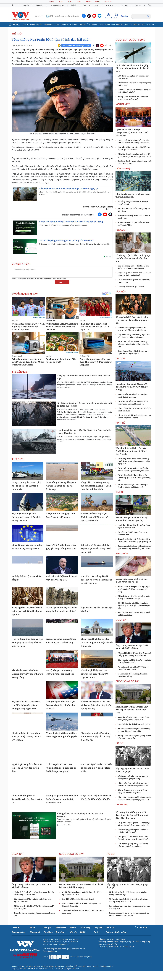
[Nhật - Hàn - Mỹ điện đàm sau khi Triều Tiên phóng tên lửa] (97, 784)
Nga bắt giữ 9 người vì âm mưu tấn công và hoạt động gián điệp (27, 768)
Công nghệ (115, 24)
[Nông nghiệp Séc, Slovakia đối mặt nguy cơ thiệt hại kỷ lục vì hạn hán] (27, 596)
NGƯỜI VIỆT (123, 104)
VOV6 (97, 2)
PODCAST (121, 230)
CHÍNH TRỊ (121, 804)
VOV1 (51, 2)
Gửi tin (62, 282)
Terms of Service (58, 278)
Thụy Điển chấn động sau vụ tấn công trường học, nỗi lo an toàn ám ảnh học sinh (96, 486)
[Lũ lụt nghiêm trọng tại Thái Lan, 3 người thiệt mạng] (62, 502)
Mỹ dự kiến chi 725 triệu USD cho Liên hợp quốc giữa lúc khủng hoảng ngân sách (26, 705)
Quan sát (122, 620)
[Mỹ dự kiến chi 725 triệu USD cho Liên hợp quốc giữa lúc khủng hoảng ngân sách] (27, 690)
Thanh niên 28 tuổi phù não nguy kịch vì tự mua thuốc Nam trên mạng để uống (134, 589)
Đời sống (133, 24)
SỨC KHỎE (122, 553)
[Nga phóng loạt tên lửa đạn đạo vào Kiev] (97, 596)
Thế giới (39, 24)
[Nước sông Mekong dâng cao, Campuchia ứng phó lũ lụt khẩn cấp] (62, 471)
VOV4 (79, 2)
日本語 (73, 5)
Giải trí (148, 24)
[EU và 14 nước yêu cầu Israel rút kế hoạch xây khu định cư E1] (27, 534)
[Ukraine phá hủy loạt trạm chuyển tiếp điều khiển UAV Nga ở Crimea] (97, 659)
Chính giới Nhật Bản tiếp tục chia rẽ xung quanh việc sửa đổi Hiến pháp (97, 642)
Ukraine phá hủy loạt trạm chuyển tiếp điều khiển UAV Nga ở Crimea (94, 674)
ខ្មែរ (85, 5)
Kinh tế (56, 24)
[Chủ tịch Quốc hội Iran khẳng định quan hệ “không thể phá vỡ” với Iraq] (27, 721)
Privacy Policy (45, 278)
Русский (124, 5)
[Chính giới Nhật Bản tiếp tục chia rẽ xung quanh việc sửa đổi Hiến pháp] (97, 628)
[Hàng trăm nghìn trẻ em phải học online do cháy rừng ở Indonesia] (27, 471)
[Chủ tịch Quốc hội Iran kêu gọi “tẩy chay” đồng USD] (62, 565)
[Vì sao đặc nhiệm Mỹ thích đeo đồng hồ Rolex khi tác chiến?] (62, 596)
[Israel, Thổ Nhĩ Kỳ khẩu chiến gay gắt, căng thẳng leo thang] (62, 534)
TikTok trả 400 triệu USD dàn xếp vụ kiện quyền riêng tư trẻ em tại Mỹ (96, 548)
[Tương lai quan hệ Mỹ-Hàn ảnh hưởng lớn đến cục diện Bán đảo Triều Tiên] (62, 784)
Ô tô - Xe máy (92, 24)
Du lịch (120, 358)
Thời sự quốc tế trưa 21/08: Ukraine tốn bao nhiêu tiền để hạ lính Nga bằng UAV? (61, 768)
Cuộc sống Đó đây (128, 681)
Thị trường (64, 24)
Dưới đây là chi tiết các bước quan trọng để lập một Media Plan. (63, 225)
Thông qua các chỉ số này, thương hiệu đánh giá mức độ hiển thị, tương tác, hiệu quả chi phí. (74, 244)
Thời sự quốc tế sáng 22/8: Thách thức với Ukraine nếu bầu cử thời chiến (95, 517)
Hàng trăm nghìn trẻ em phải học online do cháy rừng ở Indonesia (26, 486)
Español (138, 5)
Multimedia (48, 24)
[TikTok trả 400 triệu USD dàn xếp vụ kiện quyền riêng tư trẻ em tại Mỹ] (97, 534)
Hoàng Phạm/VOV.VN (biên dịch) (98, 207)
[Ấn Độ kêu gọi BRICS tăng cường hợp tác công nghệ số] (62, 659)
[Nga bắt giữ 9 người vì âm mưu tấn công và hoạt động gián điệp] (27, 753)
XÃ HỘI (120, 492)
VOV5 (88, 2)
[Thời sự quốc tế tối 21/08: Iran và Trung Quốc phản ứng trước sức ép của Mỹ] (97, 690)
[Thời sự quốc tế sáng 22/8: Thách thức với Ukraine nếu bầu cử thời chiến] (97, 502)
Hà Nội (38, 16)
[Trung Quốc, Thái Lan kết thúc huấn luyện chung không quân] (62, 721)
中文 (13, 5)
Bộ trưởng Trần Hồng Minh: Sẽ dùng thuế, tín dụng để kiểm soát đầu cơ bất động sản (134, 461)
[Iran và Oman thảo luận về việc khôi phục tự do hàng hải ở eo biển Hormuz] (27, 628)
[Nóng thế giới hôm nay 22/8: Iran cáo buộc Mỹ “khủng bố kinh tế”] (62, 690)
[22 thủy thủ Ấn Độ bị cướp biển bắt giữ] (27, 565)
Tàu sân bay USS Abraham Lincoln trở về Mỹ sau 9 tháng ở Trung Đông (27, 674)
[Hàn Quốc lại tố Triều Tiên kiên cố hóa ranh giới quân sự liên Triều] (97, 753)
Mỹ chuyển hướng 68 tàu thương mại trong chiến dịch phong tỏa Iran (26, 517)
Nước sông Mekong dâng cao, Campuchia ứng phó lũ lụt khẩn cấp (61, 486)
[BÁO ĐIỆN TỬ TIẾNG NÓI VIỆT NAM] (20, 16)
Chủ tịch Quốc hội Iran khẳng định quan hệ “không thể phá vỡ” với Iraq (26, 736)
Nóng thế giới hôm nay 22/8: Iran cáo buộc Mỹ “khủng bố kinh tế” (60, 705)
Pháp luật (73, 24)
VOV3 (70, 2)
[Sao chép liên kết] (106, 45)
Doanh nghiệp (104, 24)
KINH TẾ (120, 422)
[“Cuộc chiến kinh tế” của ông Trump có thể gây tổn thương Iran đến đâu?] (97, 721)
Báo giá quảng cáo (50, 969)
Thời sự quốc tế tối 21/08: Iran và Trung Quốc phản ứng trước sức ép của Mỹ (96, 705)
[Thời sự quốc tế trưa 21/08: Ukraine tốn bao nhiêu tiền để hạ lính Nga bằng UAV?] (62, 753)
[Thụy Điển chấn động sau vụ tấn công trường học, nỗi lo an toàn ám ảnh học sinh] (97, 471)
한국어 (95, 5)
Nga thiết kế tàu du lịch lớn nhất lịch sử (134, 724)
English (124, 16)
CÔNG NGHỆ (123, 168)
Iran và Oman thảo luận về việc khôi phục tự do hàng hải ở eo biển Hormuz (27, 642)
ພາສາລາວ (109, 5)
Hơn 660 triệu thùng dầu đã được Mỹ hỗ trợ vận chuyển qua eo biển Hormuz (96, 580)
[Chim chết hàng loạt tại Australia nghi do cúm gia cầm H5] (27, 784)
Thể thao (82, 24)
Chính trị (25, 24)
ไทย (149, 5)
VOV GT (108, 2)
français (26, 5)
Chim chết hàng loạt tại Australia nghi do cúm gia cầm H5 (27, 799)
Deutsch (39, 5)
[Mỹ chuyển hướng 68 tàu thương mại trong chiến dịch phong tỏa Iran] (27, 502)
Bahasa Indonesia (57, 5)
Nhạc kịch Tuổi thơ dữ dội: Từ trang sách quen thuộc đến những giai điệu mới (133, 344)
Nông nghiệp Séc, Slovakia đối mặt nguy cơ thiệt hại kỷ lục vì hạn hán (27, 611)
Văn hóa (141, 24)
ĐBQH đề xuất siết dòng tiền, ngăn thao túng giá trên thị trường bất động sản (134, 477)
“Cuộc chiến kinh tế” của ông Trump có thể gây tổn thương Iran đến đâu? (95, 736)
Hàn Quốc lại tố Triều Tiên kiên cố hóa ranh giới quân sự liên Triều (96, 768)
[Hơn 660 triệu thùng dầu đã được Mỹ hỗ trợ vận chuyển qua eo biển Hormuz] (97, 565)
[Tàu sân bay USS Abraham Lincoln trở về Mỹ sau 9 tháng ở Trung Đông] (27, 659)
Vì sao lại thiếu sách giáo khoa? (131, 287)
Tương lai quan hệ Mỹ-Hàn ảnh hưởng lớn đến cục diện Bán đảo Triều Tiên (62, 799)
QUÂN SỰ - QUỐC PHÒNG (130, 40)
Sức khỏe (124, 24)
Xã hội (32, 24)
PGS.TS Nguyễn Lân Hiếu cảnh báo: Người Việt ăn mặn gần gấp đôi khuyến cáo (134, 605)
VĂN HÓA (121, 291)
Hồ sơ (119, 743)
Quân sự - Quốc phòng (116, 950)
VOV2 (61, 2)
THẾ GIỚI (17, 33)
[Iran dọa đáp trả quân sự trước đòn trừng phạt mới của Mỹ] (62, 628)
